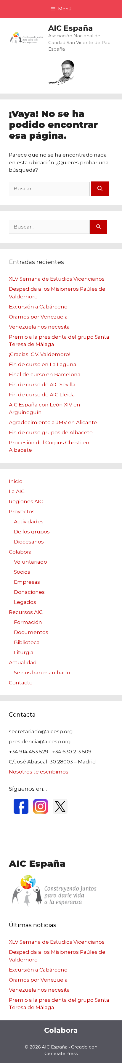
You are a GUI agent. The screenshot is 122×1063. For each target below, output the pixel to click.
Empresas (27, 582)
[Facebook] (21, 812)
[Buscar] (100, 188)
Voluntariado (30, 562)
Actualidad (23, 662)
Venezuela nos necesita (39, 327)
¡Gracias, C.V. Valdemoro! (39, 354)
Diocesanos (29, 542)
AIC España (70, 28)
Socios (22, 572)
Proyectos (22, 511)
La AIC (17, 491)
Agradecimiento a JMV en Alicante (53, 422)
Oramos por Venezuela (38, 317)
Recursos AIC (26, 612)
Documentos (31, 632)
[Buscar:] (50, 189)
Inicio (16, 481)
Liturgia (23, 652)
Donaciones (29, 592)
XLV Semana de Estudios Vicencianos (57, 279)
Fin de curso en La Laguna (42, 364)
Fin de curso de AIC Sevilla (42, 384)
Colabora (20, 552)
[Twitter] (60, 812)
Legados (25, 602)
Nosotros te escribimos (38, 772)
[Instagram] (40, 812)
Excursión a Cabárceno (38, 307)
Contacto (21, 683)
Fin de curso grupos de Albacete (51, 432)
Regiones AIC (26, 501)
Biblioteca (27, 642)
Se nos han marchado (42, 673)
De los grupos (32, 532)
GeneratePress (61, 1053)
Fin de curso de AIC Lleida (42, 395)
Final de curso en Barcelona (45, 374)
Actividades (29, 522)
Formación (28, 622)
